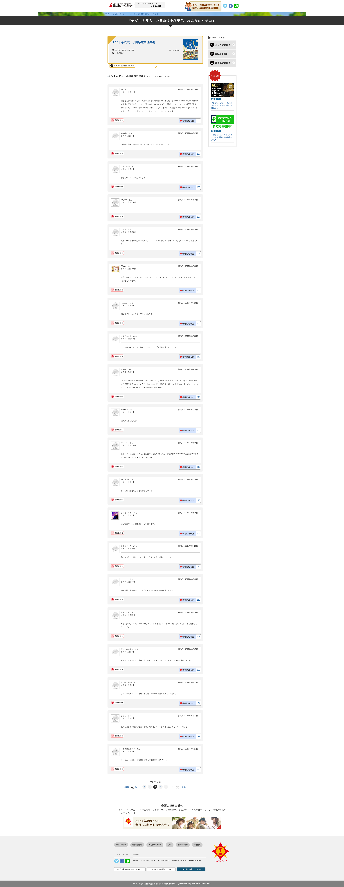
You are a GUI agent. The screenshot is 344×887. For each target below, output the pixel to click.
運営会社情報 (137, 845)
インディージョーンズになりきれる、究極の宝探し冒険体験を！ (221, 105)
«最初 (126, 787)
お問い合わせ (183, 845)
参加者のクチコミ (195, 861)
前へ (137, 787)
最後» (184, 787)
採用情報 (197, 845)
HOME (135, 861)
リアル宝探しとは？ (148, 861)
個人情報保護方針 (154, 845)
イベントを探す (163, 861)
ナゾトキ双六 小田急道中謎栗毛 (133, 42)
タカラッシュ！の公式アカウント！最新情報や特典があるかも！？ (221, 137)
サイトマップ (121, 845)
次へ (173, 787)
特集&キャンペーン (179, 861)
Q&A (169, 845)
